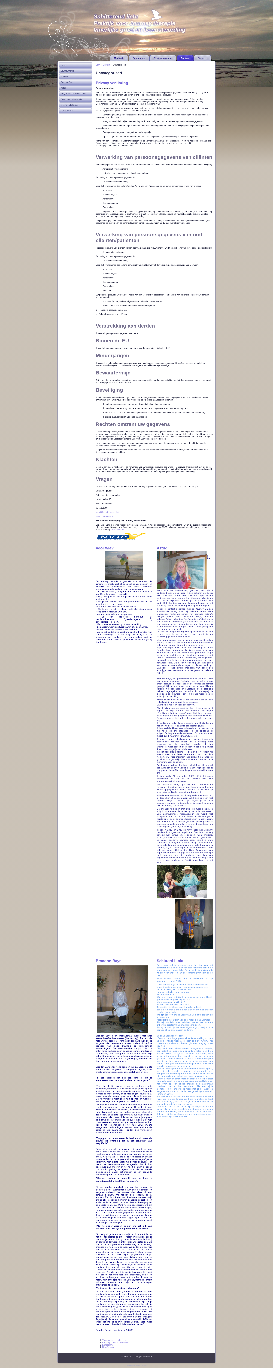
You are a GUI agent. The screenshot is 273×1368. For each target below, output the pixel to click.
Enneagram (139, 58)
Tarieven (202, 58)
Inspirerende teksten (70, 105)
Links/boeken (108, 1347)
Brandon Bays (67, 82)
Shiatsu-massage (163, 58)
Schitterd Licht (170, 961)
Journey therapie (68, 71)
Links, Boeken (67, 111)
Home (63, 65)
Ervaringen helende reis (71, 99)
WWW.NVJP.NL (119, 529)
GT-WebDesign (141, 1365)
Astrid (63, 88)
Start (98, 65)
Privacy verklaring (112, 83)
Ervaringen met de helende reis (116, 1342)
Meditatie (119, 58)
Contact (185, 58)
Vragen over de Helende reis (73, 94)
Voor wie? (65, 76)
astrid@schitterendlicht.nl (107, 512)
